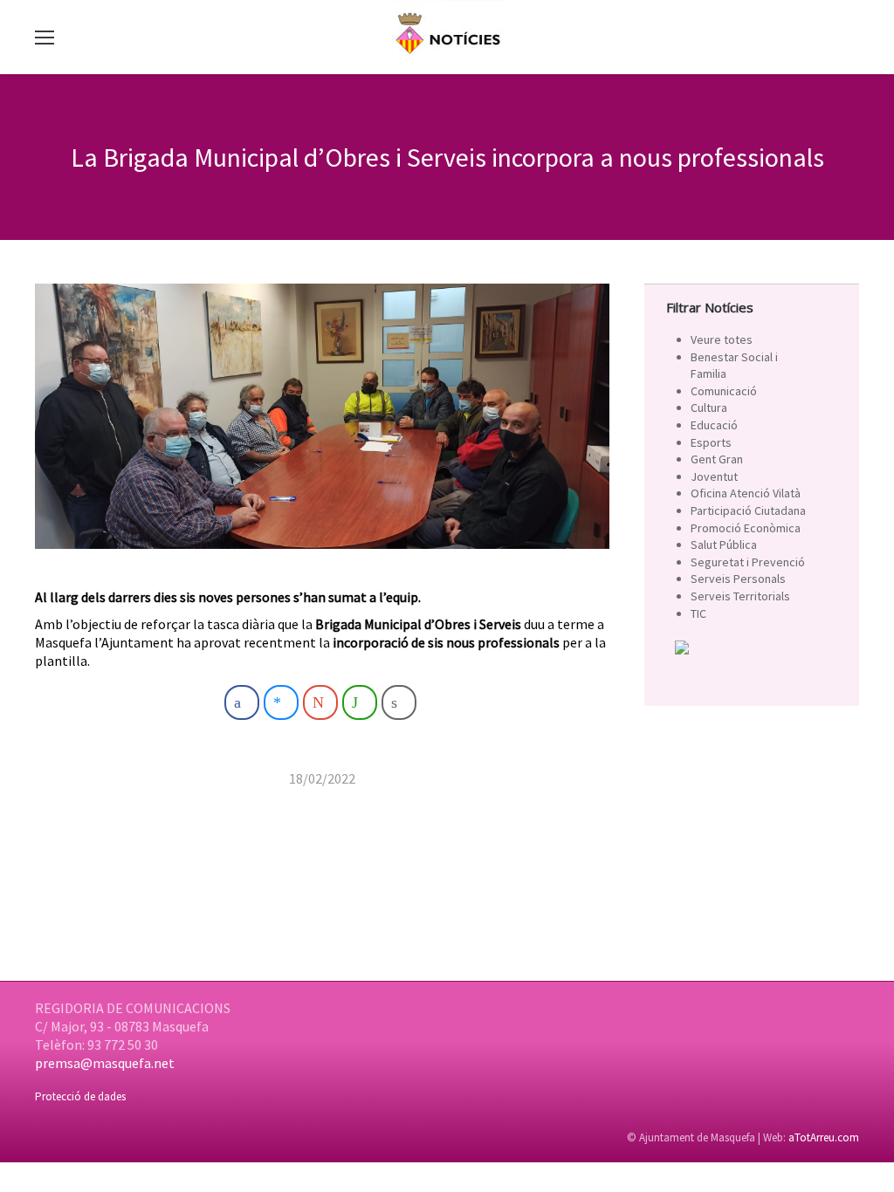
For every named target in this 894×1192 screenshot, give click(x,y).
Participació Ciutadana (748, 510)
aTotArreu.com (823, 1137)
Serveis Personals (738, 578)
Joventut (714, 476)
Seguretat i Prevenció (748, 562)
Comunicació (724, 391)
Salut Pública (724, 544)
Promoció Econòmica (746, 528)
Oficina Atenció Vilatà (746, 493)
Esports (711, 442)
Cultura (709, 407)
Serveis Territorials (740, 596)
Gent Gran (717, 459)
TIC (698, 613)
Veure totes (722, 339)
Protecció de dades (80, 1096)
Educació (714, 425)
